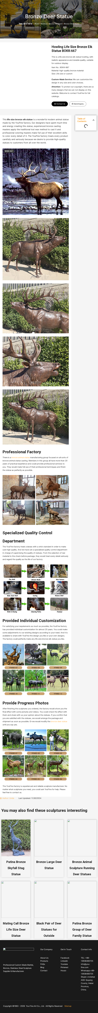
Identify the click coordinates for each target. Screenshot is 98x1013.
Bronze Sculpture (56, 24)
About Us (44, 958)
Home (37, 24)
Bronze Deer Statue (49, 16)
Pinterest (64, 967)
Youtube (64, 964)
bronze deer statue (58, 721)
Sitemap (67, 1006)
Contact (43, 970)
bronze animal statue (20, 457)
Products (44, 24)
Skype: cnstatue (88, 977)
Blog (42, 967)
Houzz (63, 970)
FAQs (42, 964)
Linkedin (64, 961)
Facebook (65, 958)
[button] (60, 103)
